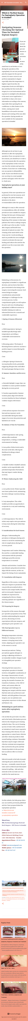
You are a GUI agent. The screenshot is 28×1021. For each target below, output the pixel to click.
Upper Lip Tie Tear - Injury (7, 968)
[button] (3, 23)
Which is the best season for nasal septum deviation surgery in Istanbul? (12, 891)
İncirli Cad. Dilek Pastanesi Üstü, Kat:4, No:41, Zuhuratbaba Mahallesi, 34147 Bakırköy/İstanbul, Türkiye (13, 899)
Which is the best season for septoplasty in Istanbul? (13, 895)
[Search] (26, 2)
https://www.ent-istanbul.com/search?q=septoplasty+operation (10, 812)
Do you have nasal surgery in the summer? (12, 888)
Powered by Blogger (15, 1014)
